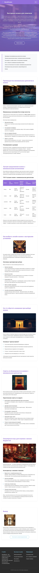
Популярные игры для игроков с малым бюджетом (16, 66)
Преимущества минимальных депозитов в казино (15, 56)
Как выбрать (16, 558)
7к (30, 33)
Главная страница (29, 558)
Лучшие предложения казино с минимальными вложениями (17, 58)
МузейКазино (8, 2)
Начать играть (19, 42)
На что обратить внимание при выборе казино (14, 62)
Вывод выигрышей (18, 554)
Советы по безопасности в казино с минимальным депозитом (18, 64)
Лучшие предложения (18, 556)
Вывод (6, 68)
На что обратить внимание (31, 556)
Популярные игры (29, 554)
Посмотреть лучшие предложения (19, 536)
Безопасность (17, 560)
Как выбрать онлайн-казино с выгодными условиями (16, 60)
